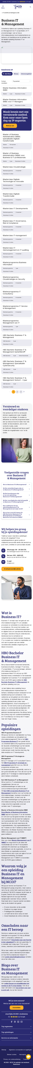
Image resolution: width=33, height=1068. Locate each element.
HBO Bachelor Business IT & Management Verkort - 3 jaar (15, 379)
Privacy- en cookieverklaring (12, 1059)
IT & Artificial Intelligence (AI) (11, 12)
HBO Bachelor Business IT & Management (14, 336)
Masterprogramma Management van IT (11, 322)
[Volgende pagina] (24, 391)
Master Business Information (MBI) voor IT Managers (15, 100)
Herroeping (22, 1054)
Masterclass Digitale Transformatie (11, 195)
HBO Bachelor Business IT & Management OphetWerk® (14, 351)
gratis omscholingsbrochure (15, 957)
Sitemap (3, 1049)
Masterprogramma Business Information (14, 263)
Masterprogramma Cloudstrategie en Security (14, 278)
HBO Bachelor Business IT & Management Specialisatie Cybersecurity (14, 363)
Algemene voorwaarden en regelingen (20, 1049)
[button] (28, 1056)
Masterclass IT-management (15, 235)
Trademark (26, 1059)
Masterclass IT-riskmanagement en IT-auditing (16, 249)
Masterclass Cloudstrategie (14, 167)
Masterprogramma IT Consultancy (12, 293)
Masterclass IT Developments (15, 208)
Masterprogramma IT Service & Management (15, 307)
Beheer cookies (11, 1054)
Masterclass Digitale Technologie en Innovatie (13, 180)
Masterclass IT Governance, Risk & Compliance (14, 222)
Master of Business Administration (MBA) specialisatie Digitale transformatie (11, 137)
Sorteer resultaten (4, 82)
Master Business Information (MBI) (15, 89)
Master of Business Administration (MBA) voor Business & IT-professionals (14, 155)
